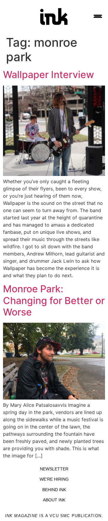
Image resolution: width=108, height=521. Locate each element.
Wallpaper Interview (48, 74)
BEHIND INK (54, 489)
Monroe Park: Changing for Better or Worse (54, 300)
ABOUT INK (54, 499)
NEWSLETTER (54, 468)
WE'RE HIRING (54, 479)
